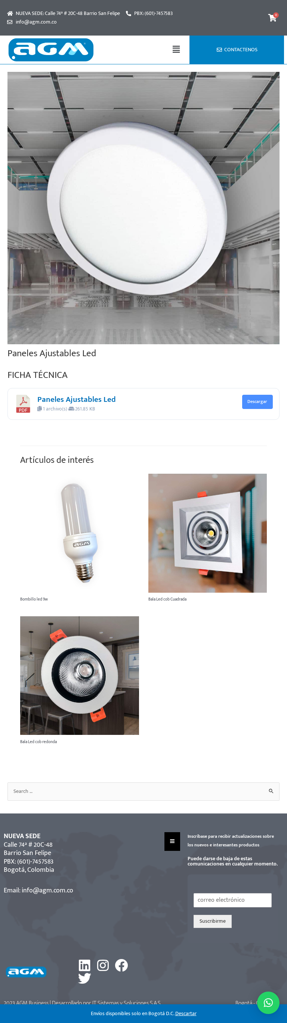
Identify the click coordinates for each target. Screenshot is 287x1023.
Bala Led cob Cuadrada (167, 599)
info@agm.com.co (47, 890)
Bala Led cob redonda (38, 742)
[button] (176, 49)
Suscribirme (213, 921)
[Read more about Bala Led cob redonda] (79, 675)
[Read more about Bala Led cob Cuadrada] (207, 533)
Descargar (257, 401)
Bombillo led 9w (34, 599)
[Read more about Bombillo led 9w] (79, 533)
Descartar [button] (186, 1014)
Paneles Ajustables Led (76, 399)
